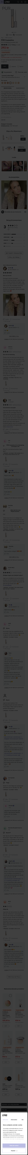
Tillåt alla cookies (14, 1145)
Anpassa (13, 1150)
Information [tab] (14, 1119)
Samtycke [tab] (5, 1119)
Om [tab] (22, 1119)
